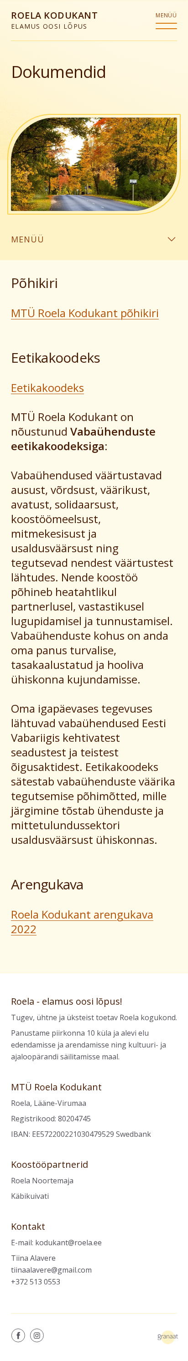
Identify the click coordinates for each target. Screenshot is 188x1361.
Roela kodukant (54, 20)
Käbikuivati (30, 1196)
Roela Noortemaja (42, 1181)
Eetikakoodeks (47, 387)
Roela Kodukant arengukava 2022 (82, 921)
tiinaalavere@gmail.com (51, 1270)
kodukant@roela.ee (68, 1243)
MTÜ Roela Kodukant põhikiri (85, 312)
